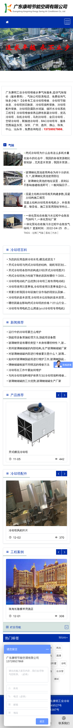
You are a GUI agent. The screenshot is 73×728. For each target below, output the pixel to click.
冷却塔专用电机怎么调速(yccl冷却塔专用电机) (37, 308)
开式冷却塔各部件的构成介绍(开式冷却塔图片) (37, 270)
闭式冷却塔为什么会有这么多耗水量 (47, 152)
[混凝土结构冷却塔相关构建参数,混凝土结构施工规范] (13, 199)
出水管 (59, 671)
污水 (54, 232)
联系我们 (64, 723)
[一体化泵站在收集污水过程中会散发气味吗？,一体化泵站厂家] (13, 221)
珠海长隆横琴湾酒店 (21, 608)
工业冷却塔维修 (37, 9)
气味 (41, 232)
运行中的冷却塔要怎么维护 (25, 331)
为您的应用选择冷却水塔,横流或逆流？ (32, 259)
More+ (63, 637)
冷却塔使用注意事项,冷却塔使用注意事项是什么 (38, 286)
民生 (58, 647)
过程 (34, 232)
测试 (56, 678)
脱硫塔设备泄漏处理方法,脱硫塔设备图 (32, 337)
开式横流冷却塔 (18, 451)
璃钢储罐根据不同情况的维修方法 (29, 364)
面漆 (58, 655)
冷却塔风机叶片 (18, 530)
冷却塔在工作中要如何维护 (25, 370)
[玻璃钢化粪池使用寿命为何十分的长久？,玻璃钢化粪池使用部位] (13, 177)
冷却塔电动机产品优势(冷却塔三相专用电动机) (37, 281)
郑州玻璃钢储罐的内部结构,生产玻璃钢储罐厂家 (38, 348)
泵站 (48, 232)
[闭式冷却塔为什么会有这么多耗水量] (13, 158)
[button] (64, 395)
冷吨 (63, 663)
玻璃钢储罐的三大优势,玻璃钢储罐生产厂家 (35, 380)
